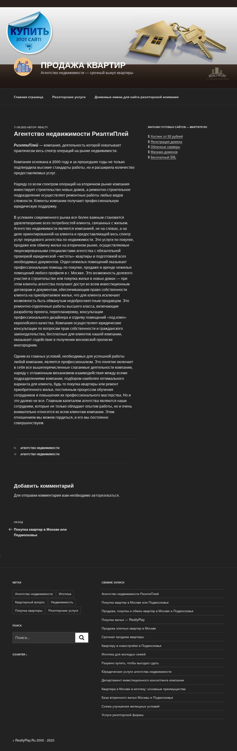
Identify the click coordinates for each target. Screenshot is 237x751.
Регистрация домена (166, 141)
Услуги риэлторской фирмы (122, 714)
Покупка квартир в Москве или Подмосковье (135, 602)
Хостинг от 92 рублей (167, 136)
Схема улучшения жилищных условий (130, 706)
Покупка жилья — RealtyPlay (123, 619)
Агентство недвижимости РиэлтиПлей (131, 593)
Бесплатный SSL (163, 157)
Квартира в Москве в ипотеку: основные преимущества (144, 688)
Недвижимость (62, 602)
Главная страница (28, 96)
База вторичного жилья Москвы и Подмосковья (137, 697)
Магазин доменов (164, 151)
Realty (43, 127)
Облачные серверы (165, 146)
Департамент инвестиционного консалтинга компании (143, 680)
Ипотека (65, 593)
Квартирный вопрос (30, 602)
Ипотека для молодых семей (124, 654)
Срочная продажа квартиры (123, 636)
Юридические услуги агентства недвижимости (137, 671)
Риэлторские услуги (69, 96)
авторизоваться (105, 495)
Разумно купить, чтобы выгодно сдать (130, 663)
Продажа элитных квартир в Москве (129, 628)
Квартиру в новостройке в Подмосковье (132, 645)
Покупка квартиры (28, 610)
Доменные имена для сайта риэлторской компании (137, 96)
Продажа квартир (83, 65)
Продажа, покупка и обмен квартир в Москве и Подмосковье (147, 610)
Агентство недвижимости (39, 448)
